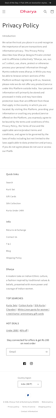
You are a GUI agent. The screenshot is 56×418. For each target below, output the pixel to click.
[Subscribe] (46, 351)
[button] (3, 11)
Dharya (12, 402)
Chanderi (11, 309)
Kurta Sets (11, 305)
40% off (23, 330)
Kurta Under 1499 (15, 210)
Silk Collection (13, 203)
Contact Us (11, 237)
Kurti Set (10, 189)
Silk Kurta (40, 305)
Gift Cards (11, 196)
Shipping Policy (14, 257)
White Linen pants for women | (33, 309)
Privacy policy (13, 407)
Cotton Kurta (26, 305)
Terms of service (28, 407)
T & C (8, 244)
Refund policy (47, 402)
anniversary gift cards (32, 313)
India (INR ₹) (26, 384)
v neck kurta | (13, 313)
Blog (8, 250)
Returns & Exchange (16, 230)
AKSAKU (36, 402)
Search (9, 182)
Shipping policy (44, 407)
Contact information (29, 411)
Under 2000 (12, 330)
